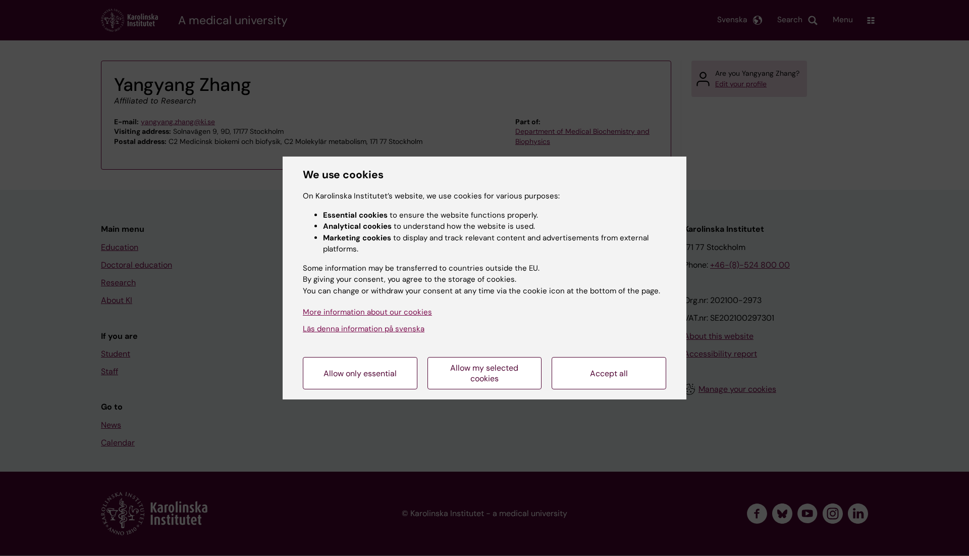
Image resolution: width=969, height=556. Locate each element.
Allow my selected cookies (484, 373)
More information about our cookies (367, 312)
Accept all (609, 373)
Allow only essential (360, 373)
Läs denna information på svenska (363, 329)
